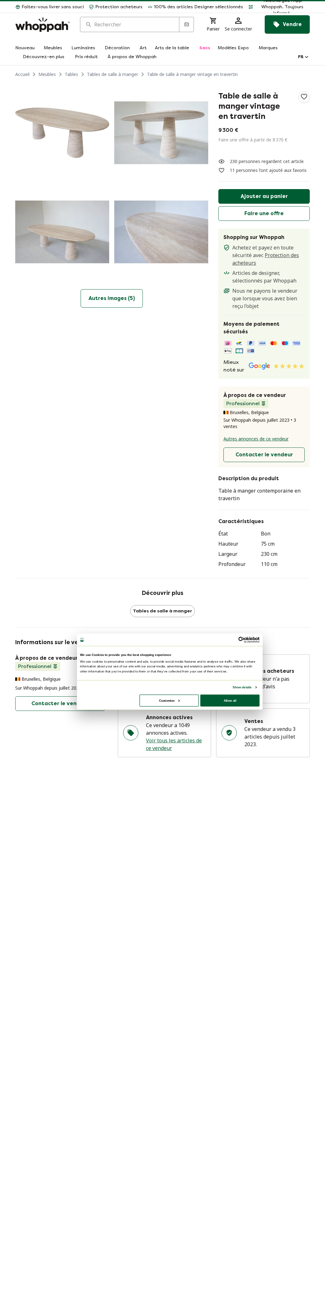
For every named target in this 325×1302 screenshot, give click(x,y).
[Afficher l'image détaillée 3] (62, 232)
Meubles (47, 74)
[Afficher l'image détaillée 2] (161, 133)
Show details (242, 687)
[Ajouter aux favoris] (304, 96)
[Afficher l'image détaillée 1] (62, 133)
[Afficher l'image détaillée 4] (161, 232)
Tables (71, 74)
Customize (167, 700)
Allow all (230, 700)
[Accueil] (42, 24)
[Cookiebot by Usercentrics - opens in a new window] (241, 640)
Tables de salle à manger (112, 74)
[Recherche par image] (186, 24)
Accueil (22, 74)
